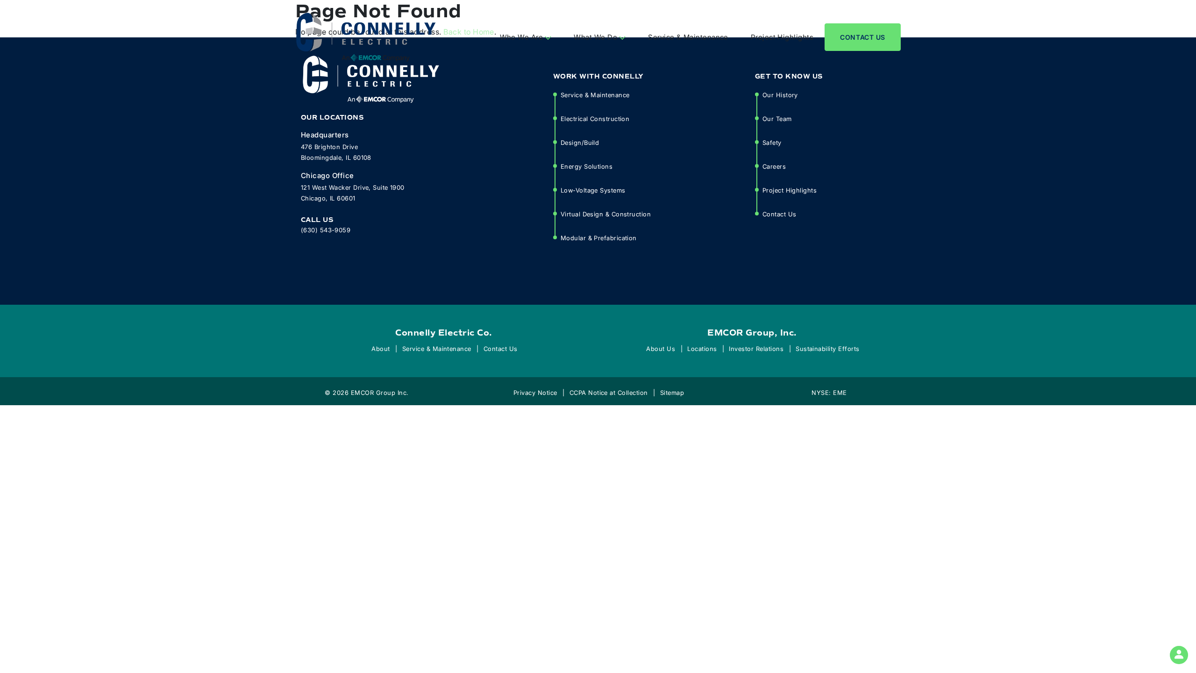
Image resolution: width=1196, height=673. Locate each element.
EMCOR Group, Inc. (752, 333)
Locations (702, 348)
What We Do (596, 37)
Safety (772, 142)
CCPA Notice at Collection (609, 392)
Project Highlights (782, 37)
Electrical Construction (595, 118)
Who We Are (522, 37)
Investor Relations (756, 348)
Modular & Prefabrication (599, 237)
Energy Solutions (586, 166)
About (380, 348)
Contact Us (862, 37)
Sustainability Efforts (828, 348)
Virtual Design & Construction (606, 213)
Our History (780, 94)
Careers (774, 166)
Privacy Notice (535, 392)
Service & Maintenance (688, 37)
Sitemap (672, 392)
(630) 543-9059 (325, 229)
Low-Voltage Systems (593, 190)
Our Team (777, 118)
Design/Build (580, 142)
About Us (660, 348)
